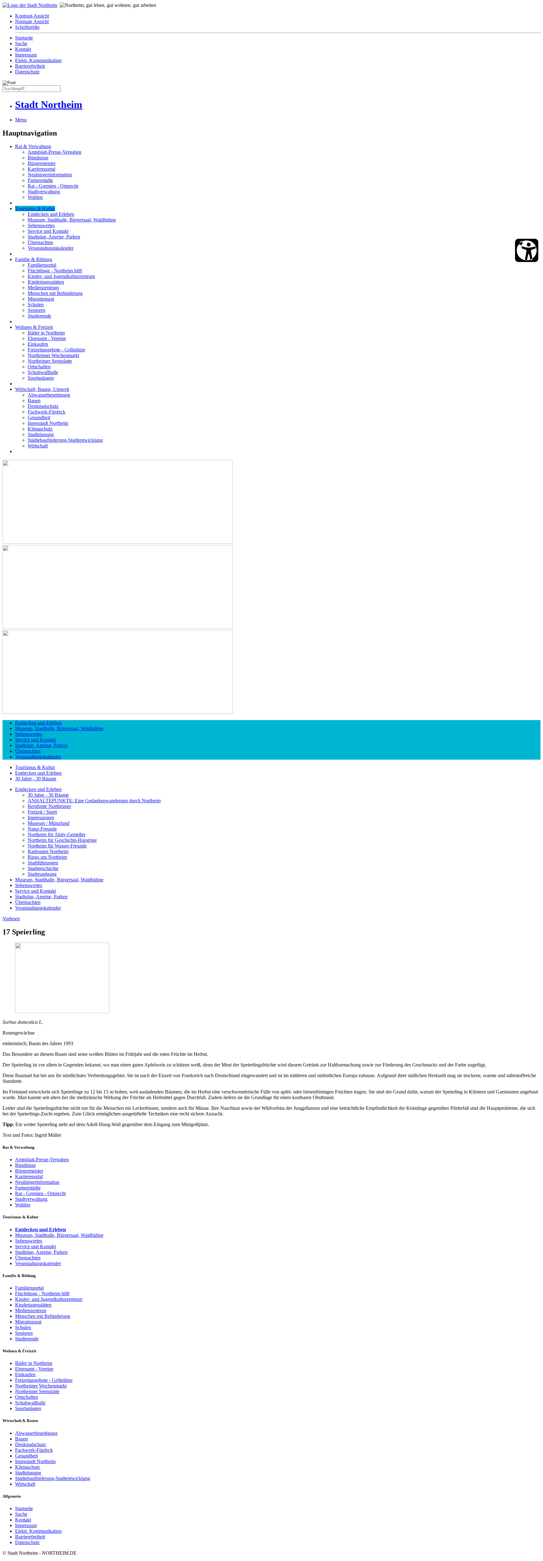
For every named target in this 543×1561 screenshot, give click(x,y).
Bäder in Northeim (46, 332)
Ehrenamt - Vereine (47, 338)
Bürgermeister (42, 163)
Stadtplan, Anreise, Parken (54, 236)
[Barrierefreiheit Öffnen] (526, 250)
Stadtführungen (43, 862)
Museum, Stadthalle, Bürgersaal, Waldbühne (72, 219)
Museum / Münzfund (48, 823)
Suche (21, 43)
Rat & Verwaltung (33, 146)
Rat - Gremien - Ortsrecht (53, 186)
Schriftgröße (27, 27)
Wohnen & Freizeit (34, 327)
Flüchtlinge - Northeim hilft (55, 270)
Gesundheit (39, 417)
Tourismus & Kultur (35, 208)
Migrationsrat (41, 299)
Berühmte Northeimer (49, 806)
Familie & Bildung (33, 259)
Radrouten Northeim (48, 851)
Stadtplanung (41, 434)
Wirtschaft (38, 445)
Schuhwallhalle (43, 372)
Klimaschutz (40, 428)
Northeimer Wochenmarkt (53, 355)
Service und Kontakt (48, 231)
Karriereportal (41, 169)
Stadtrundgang (42, 874)
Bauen (34, 400)
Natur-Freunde (42, 828)
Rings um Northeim (47, 857)
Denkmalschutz (43, 406)
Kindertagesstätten (46, 282)
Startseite (24, 37)
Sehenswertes (41, 225)
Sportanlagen (41, 378)
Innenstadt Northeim (48, 423)
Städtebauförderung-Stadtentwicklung (65, 440)
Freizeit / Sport (42, 812)
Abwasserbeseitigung (49, 395)
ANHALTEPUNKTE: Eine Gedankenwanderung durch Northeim (94, 800)
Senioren (36, 310)
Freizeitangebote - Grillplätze (56, 349)
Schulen (36, 304)
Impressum (26, 54)
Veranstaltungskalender (51, 248)
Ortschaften (39, 366)
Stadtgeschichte (43, 868)
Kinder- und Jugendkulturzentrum (61, 276)
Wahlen (35, 197)
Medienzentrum (43, 287)
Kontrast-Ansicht (32, 16)
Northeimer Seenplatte (50, 361)
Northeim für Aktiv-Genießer (56, 834)
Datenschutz (27, 71)
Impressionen (41, 817)
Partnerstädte (40, 180)
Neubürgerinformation (50, 174)
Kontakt (23, 49)
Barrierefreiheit (30, 66)
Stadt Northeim (48, 104)
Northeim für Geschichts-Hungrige (62, 840)
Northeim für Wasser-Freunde (57, 845)
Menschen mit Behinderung (55, 293)
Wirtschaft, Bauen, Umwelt (42, 389)
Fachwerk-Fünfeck (46, 411)
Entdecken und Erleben (51, 214)
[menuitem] (277, 16)
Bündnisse (38, 157)
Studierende (39, 315)
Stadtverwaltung (44, 191)
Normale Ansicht (32, 21)
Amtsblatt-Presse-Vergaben (54, 152)
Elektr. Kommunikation (38, 60)
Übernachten (40, 242)
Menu (21, 119)
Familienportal (42, 265)
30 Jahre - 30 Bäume (35, 778)
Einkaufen (38, 344)
